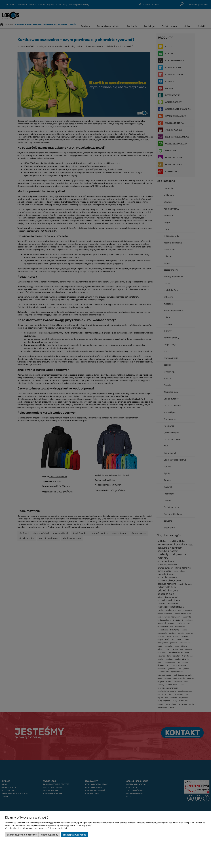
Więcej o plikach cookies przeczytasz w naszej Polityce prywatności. (36, 828)
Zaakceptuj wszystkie (74, 834)
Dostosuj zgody (49, 834)
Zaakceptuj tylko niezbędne (22, 834)
